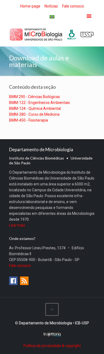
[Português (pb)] (52, 16)
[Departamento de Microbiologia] (52, 34)
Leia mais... (18, 225)
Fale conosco (73, 6)
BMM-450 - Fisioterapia (28, 120)
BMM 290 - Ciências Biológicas (34, 97)
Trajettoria (52, 334)
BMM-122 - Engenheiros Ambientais (39, 102)
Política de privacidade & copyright (52, 346)
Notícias (51, 6)
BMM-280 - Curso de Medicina (34, 114)
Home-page (30, 6)
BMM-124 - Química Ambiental (35, 108)
